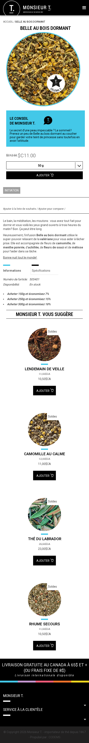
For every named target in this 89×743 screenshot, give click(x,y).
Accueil (8, 21)
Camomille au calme (44, 454)
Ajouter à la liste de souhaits (20, 208)
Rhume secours (44, 624)
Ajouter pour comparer (51, 208)
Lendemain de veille (44, 369)
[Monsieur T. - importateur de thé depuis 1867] (27, 8)
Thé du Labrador (44, 539)
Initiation (12, 190)
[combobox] (44, 165)
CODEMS (54, 737)
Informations (12, 270)
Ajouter (43, 390)
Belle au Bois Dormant (30, 21)
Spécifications (41, 270)
